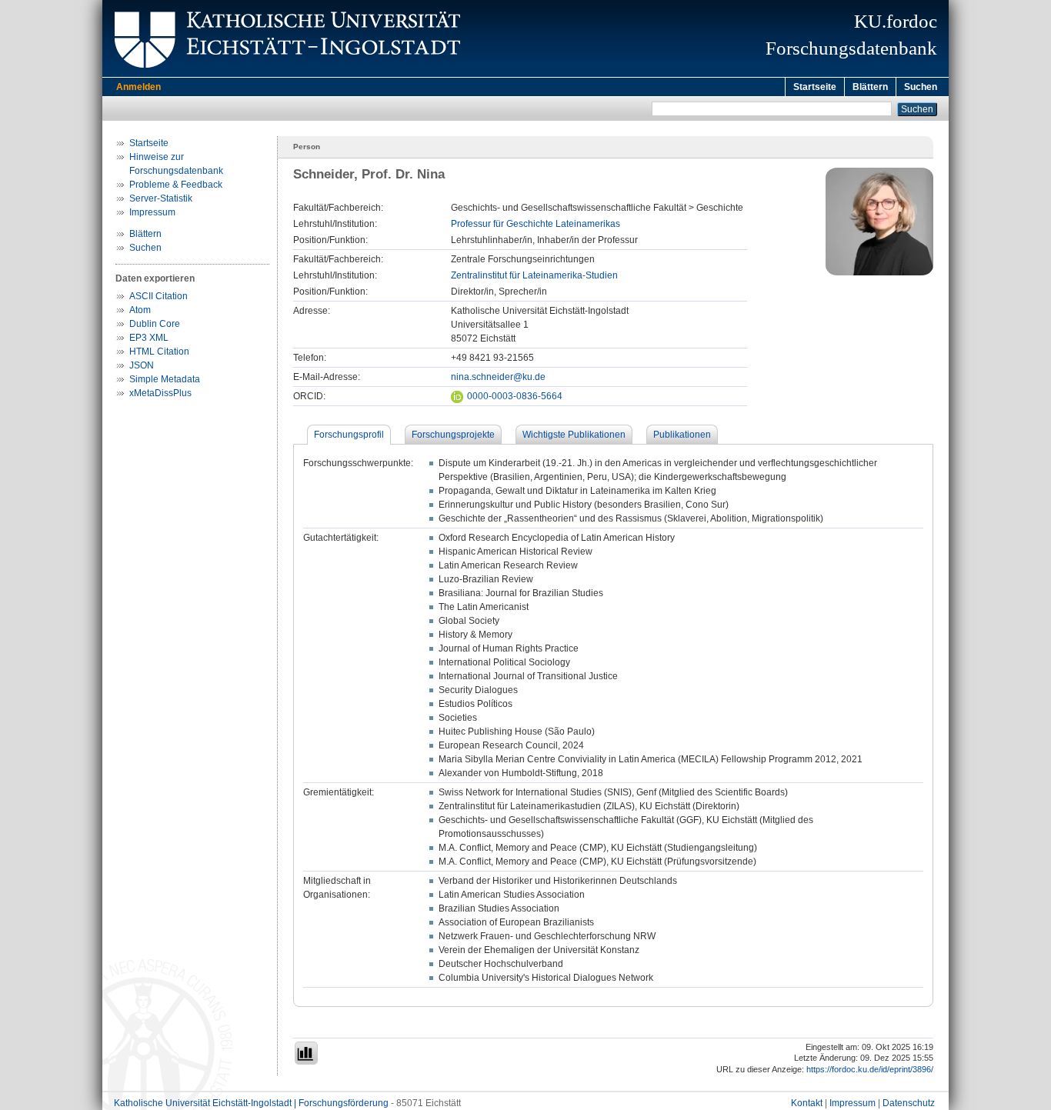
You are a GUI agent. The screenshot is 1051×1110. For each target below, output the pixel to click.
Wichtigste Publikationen (574, 434)
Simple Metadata (164, 379)
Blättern (870, 87)
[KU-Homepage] (285, 73)
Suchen (920, 87)
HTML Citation (159, 351)
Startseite (814, 87)
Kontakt (806, 1103)
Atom (140, 310)
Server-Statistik (160, 198)
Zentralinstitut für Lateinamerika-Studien (534, 275)
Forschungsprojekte (453, 434)
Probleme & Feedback (175, 184)
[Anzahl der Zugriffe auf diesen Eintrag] (306, 1053)
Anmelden (138, 87)
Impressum (152, 212)
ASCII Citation (158, 296)
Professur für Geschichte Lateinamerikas (535, 223)
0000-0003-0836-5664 (514, 396)
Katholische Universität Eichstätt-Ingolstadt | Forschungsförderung (251, 1103)
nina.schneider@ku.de (498, 377)
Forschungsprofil (349, 434)
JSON (141, 365)
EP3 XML (148, 337)
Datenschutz (909, 1103)
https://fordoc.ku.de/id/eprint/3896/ (869, 1069)
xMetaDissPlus (160, 393)
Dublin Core (154, 323)
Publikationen (682, 434)
